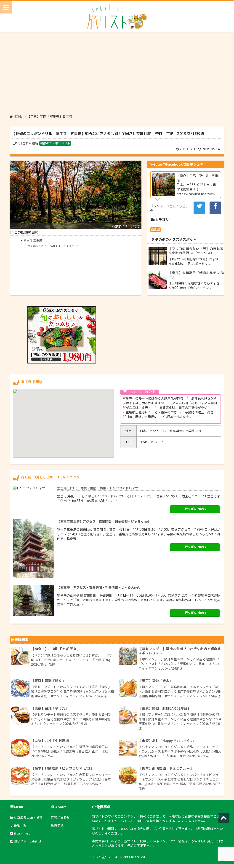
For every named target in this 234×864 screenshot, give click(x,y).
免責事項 (57, 825)
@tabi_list (22, 833)
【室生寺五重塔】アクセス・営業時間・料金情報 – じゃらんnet (103, 521)
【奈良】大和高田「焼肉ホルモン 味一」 (196, 274)
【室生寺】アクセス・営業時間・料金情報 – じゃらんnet (98, 587)
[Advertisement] (117, 73)
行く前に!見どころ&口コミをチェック (52, 246)
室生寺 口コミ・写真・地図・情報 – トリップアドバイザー (99, 488)
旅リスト (107, 857)
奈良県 (155, 229)
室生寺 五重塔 (33, 240)
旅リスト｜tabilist (28, 841)
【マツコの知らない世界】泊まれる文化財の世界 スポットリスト (195, 250)
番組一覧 (20, 825)
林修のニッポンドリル (55, 143)
